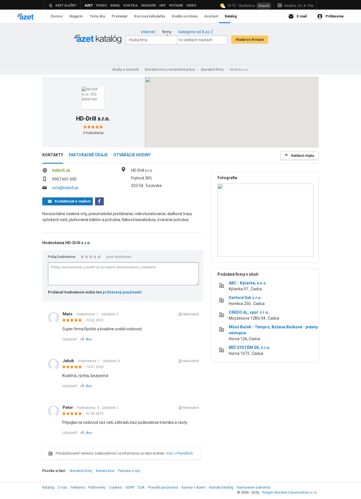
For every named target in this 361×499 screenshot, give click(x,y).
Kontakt (221, 487)
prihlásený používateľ (122, 292)
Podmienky (96, 487)
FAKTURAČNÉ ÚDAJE (88, 155)
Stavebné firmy (80, 471)
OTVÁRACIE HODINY (132, 155)
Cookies (115, 487)
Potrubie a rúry (129, 471)
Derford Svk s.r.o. (245, 297)
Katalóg (48, 487)
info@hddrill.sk (65, 188)
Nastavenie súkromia (253, 487)
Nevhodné (191, 314)
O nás (62, 487)
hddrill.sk (61, 170)
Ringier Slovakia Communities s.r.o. (289, 492)
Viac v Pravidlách (179, 453)
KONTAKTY (52, 155)
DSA (141, 487)
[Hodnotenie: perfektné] (73, 320)
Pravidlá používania (163, 487)
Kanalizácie (105, 471)
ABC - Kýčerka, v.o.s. (248, 283)
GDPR (130, 487)
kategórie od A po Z (196, 32)
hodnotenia (93, 133)
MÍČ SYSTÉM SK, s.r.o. (249, 347)
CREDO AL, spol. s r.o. (249, 312)
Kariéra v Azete (193, 487)
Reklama (78, 487)
